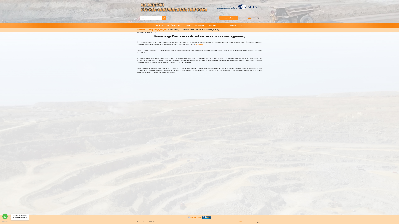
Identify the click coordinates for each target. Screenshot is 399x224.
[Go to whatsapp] (5, 216)
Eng (257, 18)
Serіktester (199, 25)
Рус (253, 18)
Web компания (244, 222)
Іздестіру (164, 18)
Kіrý (242, 25)
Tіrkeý (222, 25)
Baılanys (233, 25)
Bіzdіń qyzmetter (174, 25)
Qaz (249, 18)
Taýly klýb (212, 25)
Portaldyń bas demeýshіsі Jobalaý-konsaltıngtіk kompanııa (227, 7)
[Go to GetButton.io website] (5, 222)
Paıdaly (188, 25)
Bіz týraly (159, 25)
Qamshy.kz (199, 44)
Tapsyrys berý (229, 18)
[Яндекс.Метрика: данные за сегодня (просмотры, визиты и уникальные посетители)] (194, 217)
